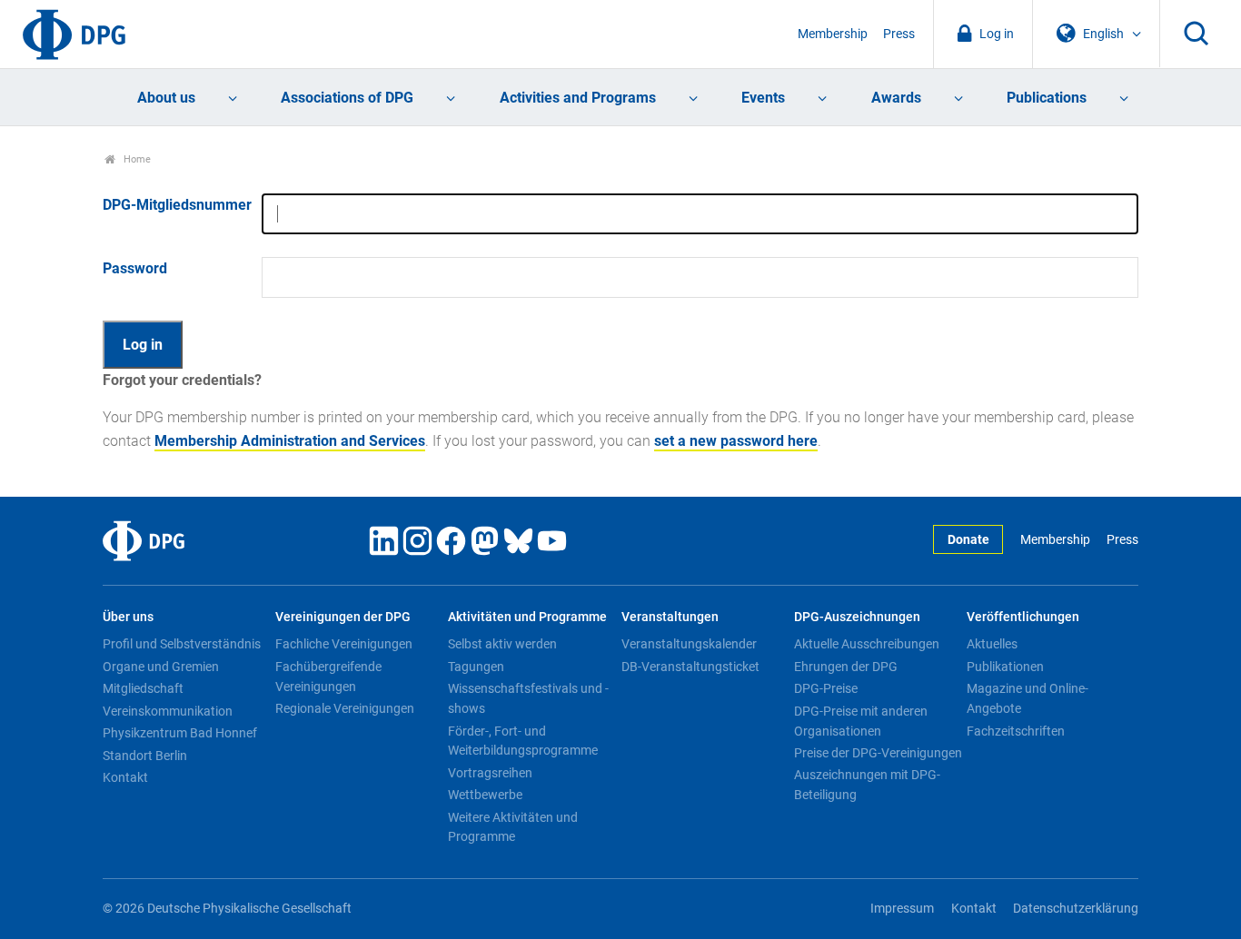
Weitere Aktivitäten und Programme (513, 827)
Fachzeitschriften (1016, 731)
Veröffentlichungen (1023, 617)
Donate (968, 540)
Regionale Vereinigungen (344, 708)
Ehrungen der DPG (846, 666)
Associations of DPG (347, 97)
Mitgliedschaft (143, 688)
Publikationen (1005, 666)
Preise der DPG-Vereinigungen (878, 753)
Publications (1047, 97)
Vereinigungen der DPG (343, 617)
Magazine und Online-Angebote (1027, 698)
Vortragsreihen (490, 773)
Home (136, 159)
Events (763, 97)
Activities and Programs (578, 97)
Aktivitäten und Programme (527, 617)
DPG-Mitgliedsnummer (177, 204)
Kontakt (125, 777)
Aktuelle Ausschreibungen (866, 644)
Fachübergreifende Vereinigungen (328, 676)
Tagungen (476, 666)
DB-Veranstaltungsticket (690, 666)
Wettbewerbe (485, 794)
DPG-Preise (826, 688)
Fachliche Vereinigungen (343, 644)
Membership (833, 34)
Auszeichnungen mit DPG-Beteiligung (867, 784)
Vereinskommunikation (168, 711)
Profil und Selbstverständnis (182, 644)
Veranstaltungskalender (689, 644)
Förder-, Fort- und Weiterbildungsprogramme (523, 741)
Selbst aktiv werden (502, 644)
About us (166, 97)
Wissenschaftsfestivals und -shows (528, 698)
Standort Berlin (145, 755)
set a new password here (736, 441)
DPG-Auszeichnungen (857, 617)
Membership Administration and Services (289, 441)
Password (135, 268)
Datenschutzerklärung (1075, 908)
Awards (896, 97)
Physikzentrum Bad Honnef (180, 733)
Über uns (128, 617)
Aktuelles (992, 644)
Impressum (902, 908)
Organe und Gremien (161, 666)
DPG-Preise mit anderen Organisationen (861, 721)
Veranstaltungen (670, 617)
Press (899, 34)
